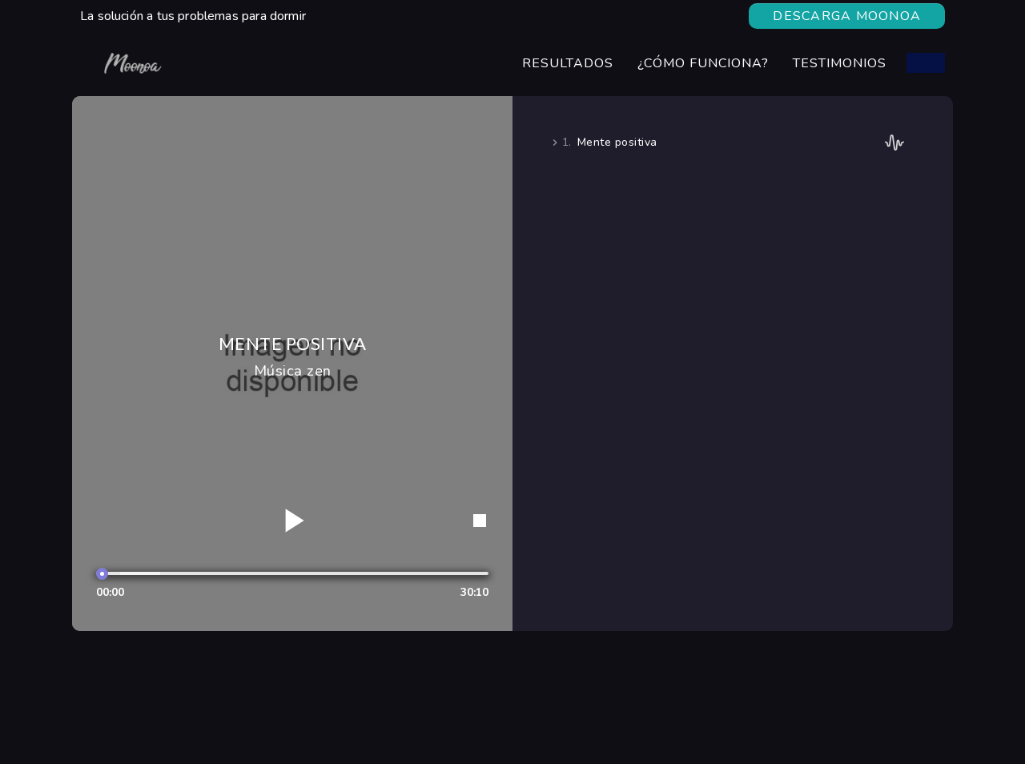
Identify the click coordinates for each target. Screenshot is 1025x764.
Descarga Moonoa (847, 16)
